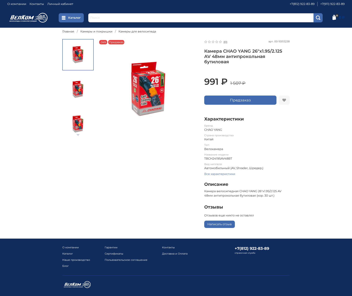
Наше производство (76, 260)
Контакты (37, 4)
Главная (68, 31)
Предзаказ (240, 100)
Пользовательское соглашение (126, 260)
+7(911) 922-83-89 (332, 4)
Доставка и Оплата (175, 253)
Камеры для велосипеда (137, 31)
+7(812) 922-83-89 (302, 4)
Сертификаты (114, 253)
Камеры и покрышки (96, 31)
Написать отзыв (219, 224)
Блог (65, 266)
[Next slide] (78, 134)
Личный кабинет (60, 4)
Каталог (74, 17)
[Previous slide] (105, 89)
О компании (16, 4)
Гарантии (111, 247)
